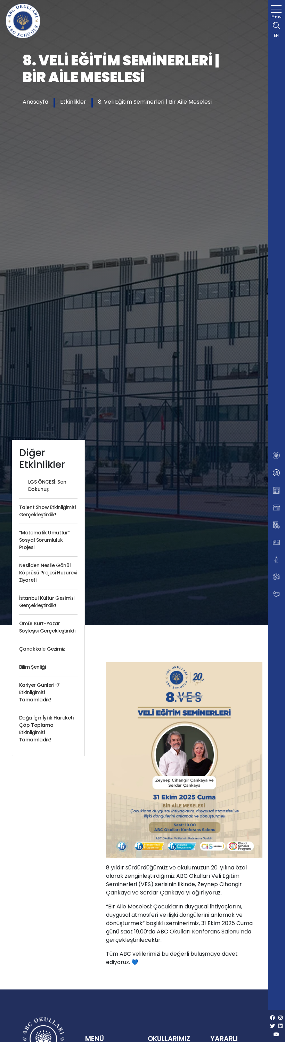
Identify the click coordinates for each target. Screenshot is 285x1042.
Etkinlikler (73, 102)
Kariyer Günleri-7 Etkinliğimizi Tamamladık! (39, 692)
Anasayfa (35, 102)
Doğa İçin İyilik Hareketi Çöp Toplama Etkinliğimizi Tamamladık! (46, 728)
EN (276, 35)
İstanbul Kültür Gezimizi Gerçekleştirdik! (46, 602)
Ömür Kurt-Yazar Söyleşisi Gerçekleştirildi (47, 627)
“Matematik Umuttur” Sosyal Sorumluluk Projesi (44, 540)
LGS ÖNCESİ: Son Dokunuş (47, 485)
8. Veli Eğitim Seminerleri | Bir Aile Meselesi (155, 102)
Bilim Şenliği (32, 666)
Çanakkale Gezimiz (42, 648)
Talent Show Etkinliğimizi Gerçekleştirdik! (47, 511)
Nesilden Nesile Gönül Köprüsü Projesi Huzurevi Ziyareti (48, 572)
